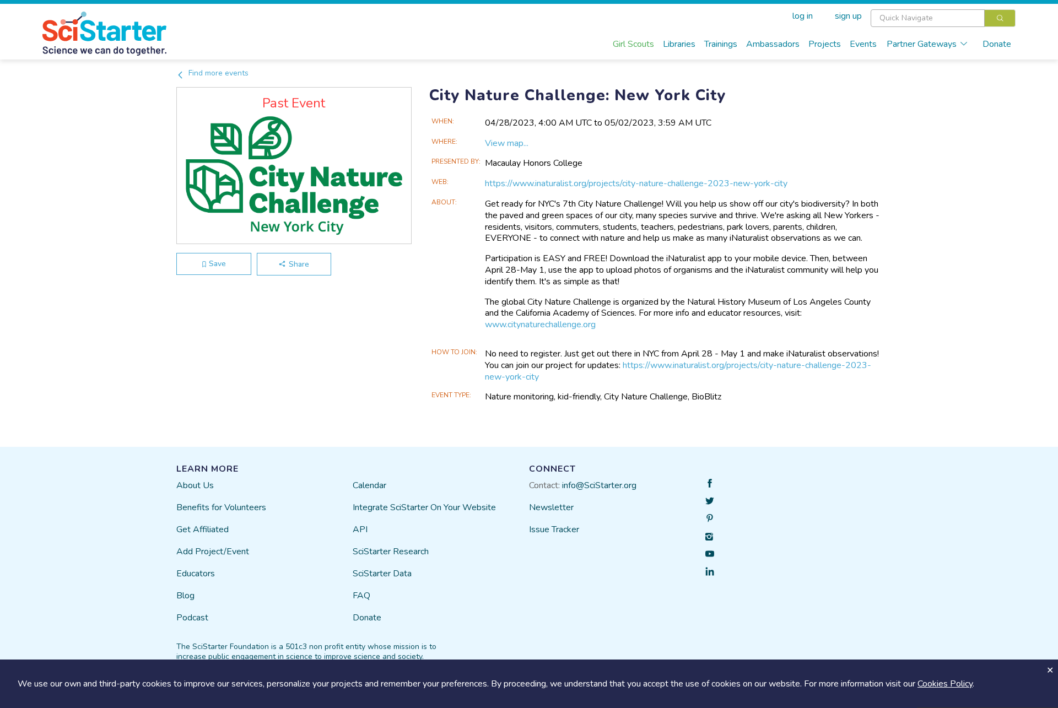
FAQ (361, 596)
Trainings (720, 44)
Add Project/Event (212, 551)
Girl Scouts (633, 44)
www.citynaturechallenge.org (540, 324)
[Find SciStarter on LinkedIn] (709, 571)
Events (863, 44)
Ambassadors (773, 44)
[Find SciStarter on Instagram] (709, 536)
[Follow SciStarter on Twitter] (709, 500)
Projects (824, 44)
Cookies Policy (945, 684)
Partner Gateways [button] (922, 44)
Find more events (217, 73)
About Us (195, 485)
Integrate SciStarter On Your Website (424, 507)
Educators (195, 574)
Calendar (369, 485)
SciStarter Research (391, 551)
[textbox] (928, 18)
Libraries (679, 44)
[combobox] (943, 18)
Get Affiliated (202, 529)
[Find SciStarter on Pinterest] (709, 518)
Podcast (192, 618)
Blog (185, 596)
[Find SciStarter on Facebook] (709, 483)
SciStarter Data (382, 574)
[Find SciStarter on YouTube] (709, 553)
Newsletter (551, 507)
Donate (997, 44)
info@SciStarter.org (599, 485)
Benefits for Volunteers (221, 507)
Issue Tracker (554, 529)
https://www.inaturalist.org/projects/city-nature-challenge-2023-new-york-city (678, 371)
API (360, 529)
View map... (506, 143)
